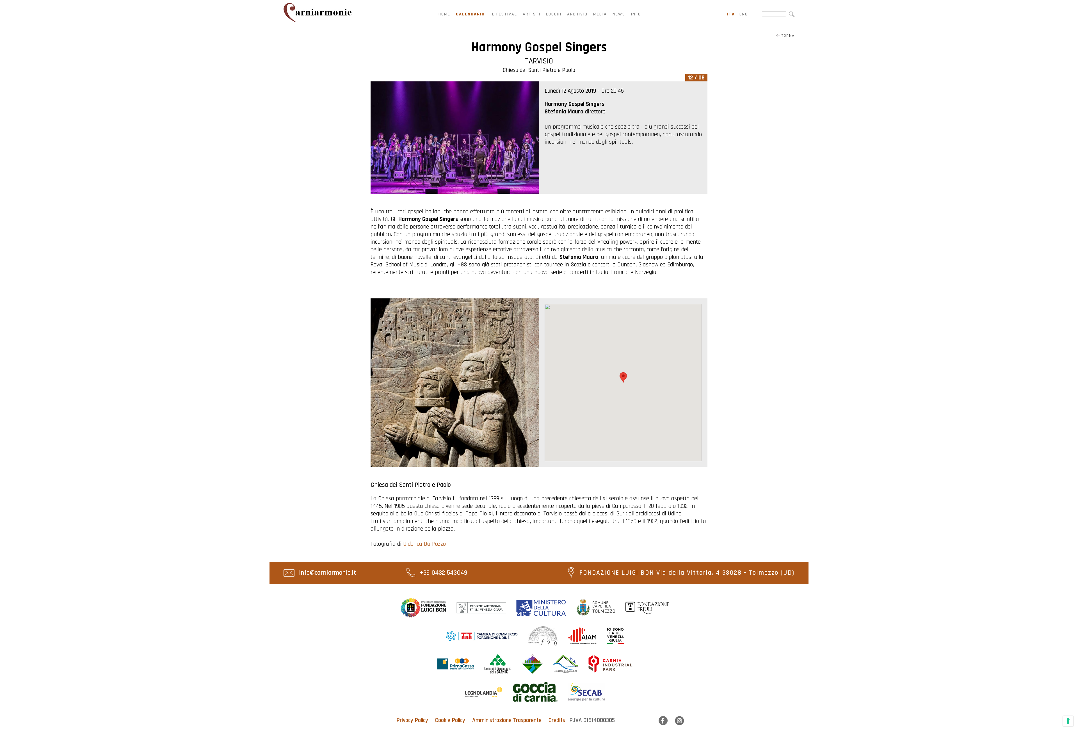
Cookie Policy (450, 720)
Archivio (577, 14)
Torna (787, 35)
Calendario (470, 14)
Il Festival (503, 14)
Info (636, 14)
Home (444, 14)
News (619, 14)
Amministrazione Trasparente (507, 720)
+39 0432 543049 (442, 572)
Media (600, 14)
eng (743, 14)
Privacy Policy (412, 720)
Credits (557, 720)
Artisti (531, 14)
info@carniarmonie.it (326, 572)
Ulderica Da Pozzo (424, 544)
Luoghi (553, 14)
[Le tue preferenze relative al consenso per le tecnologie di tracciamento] (1068, 721)
